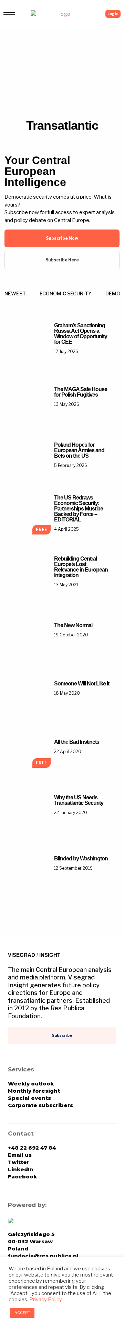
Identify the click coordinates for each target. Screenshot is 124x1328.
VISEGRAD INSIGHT (34, 955)
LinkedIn (20, 1169)
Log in (112, 14)
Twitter (18, 1162)
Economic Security (66, 293)
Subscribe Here (62, 259)
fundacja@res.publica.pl (43, 1255)
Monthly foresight (34, 1090)
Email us (20, 1154)
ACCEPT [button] (22, 1312)
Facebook (22, 1176)
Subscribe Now (62, 238)
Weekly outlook (31, 1083)
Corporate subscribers (40, 1105)
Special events (29, 1098)
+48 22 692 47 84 (32, 1147)
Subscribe (62, 1035)
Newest (15, 293)
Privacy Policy (45, 1299)
